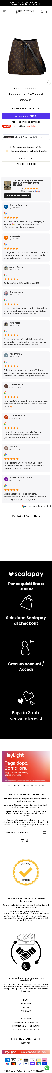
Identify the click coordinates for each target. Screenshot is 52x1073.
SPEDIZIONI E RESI (26, 164)
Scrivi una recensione (17, 195)
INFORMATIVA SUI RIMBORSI (26, 1022)
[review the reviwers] (5, 214)
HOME (26, 1000)
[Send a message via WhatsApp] (47, 1068)
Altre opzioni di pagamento (26, 122)
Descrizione (26, 159)
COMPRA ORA (26, 1003)
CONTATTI (26, 1018)
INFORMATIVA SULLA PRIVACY (26, 1030)
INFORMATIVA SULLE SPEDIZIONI (26, 1026)
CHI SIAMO (26, 1011)
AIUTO (26, 1007)
